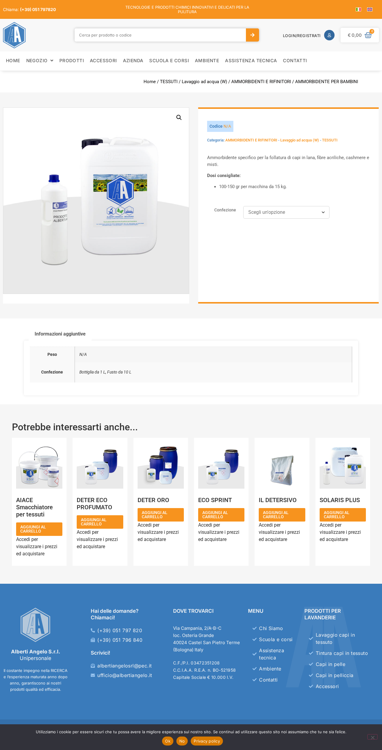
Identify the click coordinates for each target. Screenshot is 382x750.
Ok (167, 741)
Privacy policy (207, 741)
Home (150, 81)
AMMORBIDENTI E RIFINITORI (261, 81)
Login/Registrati (302, 35)
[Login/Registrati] (329, 35)
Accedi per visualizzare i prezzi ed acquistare (36, 546)
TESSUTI (169, 81)
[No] (372, 737)
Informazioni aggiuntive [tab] (60, 334)
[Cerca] (252, 35)
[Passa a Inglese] (369, 9)
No (182, 741)
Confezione (225, 210)
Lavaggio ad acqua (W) (204, 81)
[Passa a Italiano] (358, 9)
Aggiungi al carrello (33, 529)
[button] (179, 117)
